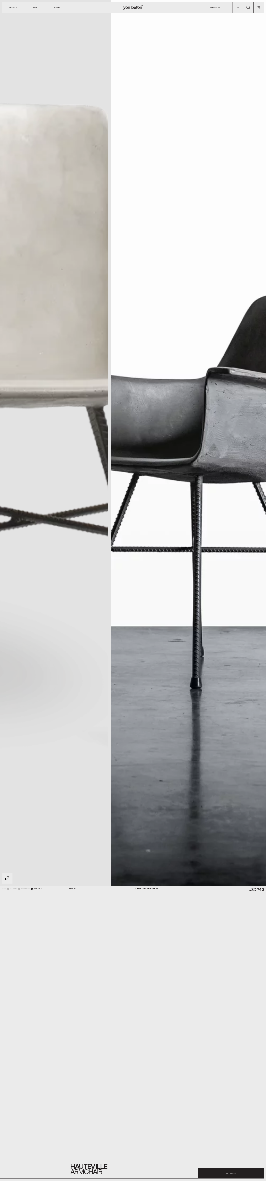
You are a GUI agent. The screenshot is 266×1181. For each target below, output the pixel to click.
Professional (215, 7)
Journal (57, 7)
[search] (248, 7)
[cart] (259, 7)
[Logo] (133, 7)
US (238, 7)
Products (13, 7)
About (35, 7)
